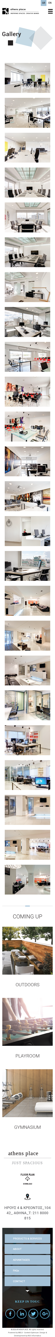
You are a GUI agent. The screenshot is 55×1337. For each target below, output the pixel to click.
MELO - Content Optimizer (28, 1333)
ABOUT (17, 1248)
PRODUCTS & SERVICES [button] (27, 1238)
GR (43, 2)
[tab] (27, 1238)
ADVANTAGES (21, 1259)
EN (49, 2)
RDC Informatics (34, 1336)
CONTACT (19, 1281)
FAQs (16, 1270)
